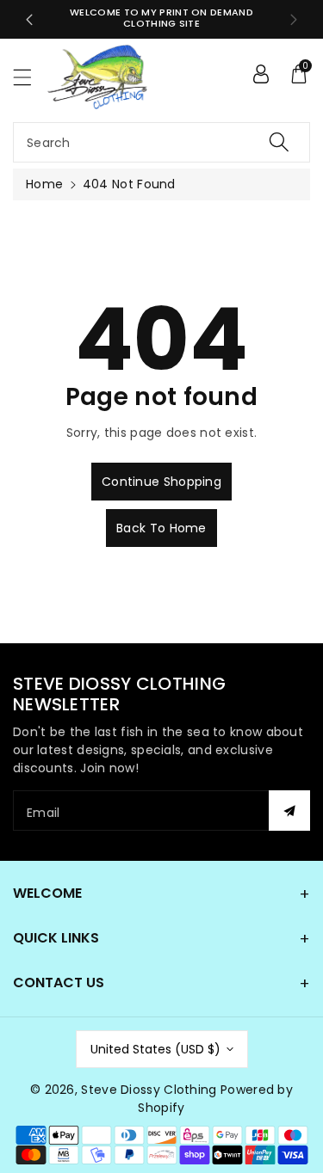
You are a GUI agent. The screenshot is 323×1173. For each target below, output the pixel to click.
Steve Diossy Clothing (148, 1089)
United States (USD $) (155, 1049)
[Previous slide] (29, 20)
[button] (30, 77)
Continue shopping (161, 481)
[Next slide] (294, 20)
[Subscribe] (289, 810)
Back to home (161, 528)
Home (44, 184)
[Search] (279, 142)
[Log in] (261, 73)
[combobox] (161, 142)
